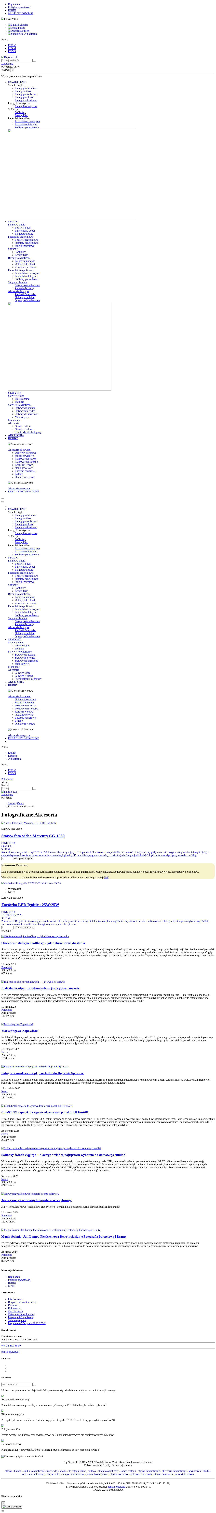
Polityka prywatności (19, 7)
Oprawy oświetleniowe (27, 300)
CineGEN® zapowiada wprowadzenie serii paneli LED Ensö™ (44, 1112)
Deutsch (24, 30)
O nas (11, 1285)
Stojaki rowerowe (24, 455)
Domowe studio (16, 224)
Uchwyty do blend (25, 264)
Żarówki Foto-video (25, 294)
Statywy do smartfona (26, 414)
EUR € (12, 45)
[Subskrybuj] (34, 1385)
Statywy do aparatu (25, 407)
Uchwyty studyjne (24, 297)
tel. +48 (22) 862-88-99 (20, 13)
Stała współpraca (17, 1320)
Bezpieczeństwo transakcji (22, 1302)
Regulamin (14, 4)
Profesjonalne (22, 398)
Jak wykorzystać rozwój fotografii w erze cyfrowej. (36, 1200)
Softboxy (13, 248)
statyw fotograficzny (149, 1471)
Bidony (19, 474)
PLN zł (12, 48)
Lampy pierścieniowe (26, 88)
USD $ (12, 51)
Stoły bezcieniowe (24, 245)
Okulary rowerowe (25, 477)
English (23, 24)
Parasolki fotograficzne (20, 270)
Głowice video (23, 426)
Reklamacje (14, 1308)
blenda (18, 1471)
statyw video (54, 1474)
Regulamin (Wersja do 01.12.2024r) (27, 1323)
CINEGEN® (8, 843)
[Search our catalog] (34, 789)
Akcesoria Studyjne (18, 291)
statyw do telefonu (57, 1471)
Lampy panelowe (24, 97)
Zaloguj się (7, 779)
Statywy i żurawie (17, 282)
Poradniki (6, 967)
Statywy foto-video (25, 411)
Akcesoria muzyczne (19, 488)
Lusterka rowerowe (25, 471)
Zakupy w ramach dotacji (21, 1314)
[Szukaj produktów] (34, 61)
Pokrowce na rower (25, 458)
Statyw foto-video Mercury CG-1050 (33, 836)
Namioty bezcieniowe (26, 242)
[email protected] (117, 1486)
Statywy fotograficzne (20, 404)
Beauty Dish (21, 115)
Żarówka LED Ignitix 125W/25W (30, 905)
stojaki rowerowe (119, 1474)
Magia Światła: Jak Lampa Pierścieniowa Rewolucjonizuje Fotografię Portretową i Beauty (64, 1236)
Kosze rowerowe (24, 464)
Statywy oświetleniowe (27, 285)
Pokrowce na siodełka (26, 461)
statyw (9, 1471)
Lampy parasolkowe (26, 94)
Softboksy (20, 112)
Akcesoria (13, 423)
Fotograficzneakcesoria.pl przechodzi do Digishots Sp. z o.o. (42, 1073)
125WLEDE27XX (11, 915)
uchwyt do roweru (185, 1474)
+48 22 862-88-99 (11, 1345)
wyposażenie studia (199, 1471)
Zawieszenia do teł (25, 230)
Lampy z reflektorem (26, 100)
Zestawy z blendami (25, 267)
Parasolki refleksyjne (26, 124)
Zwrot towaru (15, 1311)
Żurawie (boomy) (24, 288)
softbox (92, 1471)
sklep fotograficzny (108, 1471)
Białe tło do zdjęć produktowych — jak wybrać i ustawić (40, 988)
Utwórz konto (15, 1299)
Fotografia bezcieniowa (20, 236)
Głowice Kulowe (24, 429)
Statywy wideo (16, 395)
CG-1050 (6, 846)
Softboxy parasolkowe (27, 127)
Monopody (14, 420)
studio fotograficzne (34, 1471)
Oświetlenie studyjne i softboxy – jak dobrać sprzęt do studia (43, 943)
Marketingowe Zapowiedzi (19, 1031)
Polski (21, 27)
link (106, 877)
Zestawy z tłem (23, 227)
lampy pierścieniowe (74, 1474)
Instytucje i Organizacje (20, 1317)
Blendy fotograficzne (19, 257)
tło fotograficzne (78, 1471)
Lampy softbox (23, 91)
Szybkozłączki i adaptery (28, 432)
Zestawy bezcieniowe (26, 239)
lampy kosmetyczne (98, 1474)
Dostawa (13, 1305)
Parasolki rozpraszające (27, 121)
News (4, 1052)
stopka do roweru (163, 1474)
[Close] (2, 501)
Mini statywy (22, 417)
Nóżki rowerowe (24, 467)
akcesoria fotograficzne (174, 1471)
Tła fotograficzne (24, 233)
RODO (12, 10)
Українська (30, 33)
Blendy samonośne (25, 261)
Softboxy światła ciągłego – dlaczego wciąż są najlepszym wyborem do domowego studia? (63, 1155)
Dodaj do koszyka (23, 858)
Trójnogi (19, 401)
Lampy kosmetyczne (26, 106)
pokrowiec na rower (142, 1474)
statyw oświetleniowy (33, 1474)
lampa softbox (129, 1471)
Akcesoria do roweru (19, 449)
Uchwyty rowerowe (25, 452)
